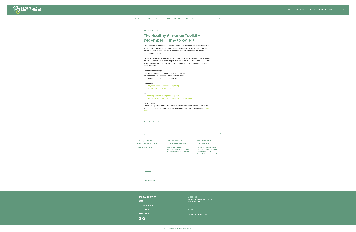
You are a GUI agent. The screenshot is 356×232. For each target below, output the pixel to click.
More (188, 18)
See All (219, 133)
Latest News (148, 115)
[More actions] (211, 30)
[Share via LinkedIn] (154, 121)
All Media (138, 18)
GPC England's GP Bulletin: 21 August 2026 (147, 142)
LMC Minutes (151, 18)
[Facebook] (140, 218)
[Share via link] (158, 121)
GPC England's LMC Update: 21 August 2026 (177, 142)
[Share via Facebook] (144, 121)
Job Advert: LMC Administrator (204, 142)
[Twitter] (143, 218)
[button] (219, 18)
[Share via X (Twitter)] (149, 121)
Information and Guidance (171, 18)
